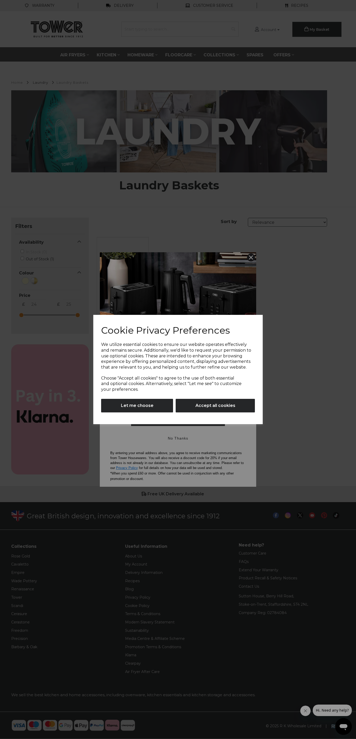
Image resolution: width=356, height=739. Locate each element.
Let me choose (137, 405)
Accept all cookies (215, 405)
